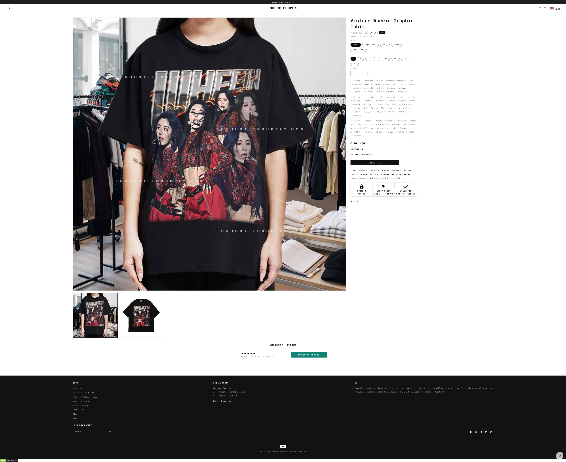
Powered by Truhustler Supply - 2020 (293, 451)
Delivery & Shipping (83, 392)
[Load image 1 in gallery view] (95, 315)
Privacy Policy (80, 405)
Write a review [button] (309, 354)
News (75, 418)
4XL (405, 59)
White (396, 45)
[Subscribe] (110, 431)
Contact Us (78, 410)
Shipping (354, 36)
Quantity (354, 69)
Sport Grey (358, 50)
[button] (4, 8)
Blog (75, 414)
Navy (385, 45)
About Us (77, 388)
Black (356, 45)
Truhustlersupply (271, 451)
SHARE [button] (356, 202)
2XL (385, 59)
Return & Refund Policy (85, 397)
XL (376, 59)
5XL (354, 64)
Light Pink (370, 45)
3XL (395, 59)
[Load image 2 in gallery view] (141, 315)
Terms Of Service (82, 401)
